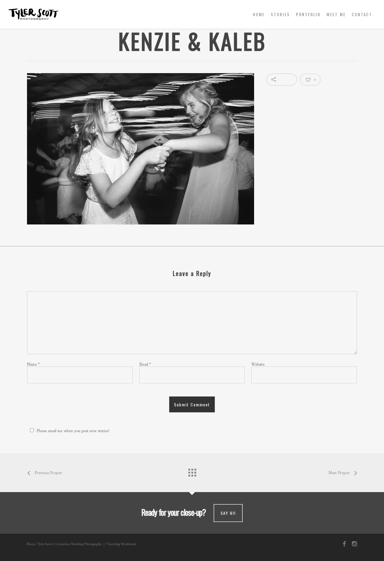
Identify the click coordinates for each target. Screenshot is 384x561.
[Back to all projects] (192, 471)
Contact (362, 14)
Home (259, 14)
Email (145, 364)
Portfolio (308, 14)
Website (258, 364)
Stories (280, 14)
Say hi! (228, 513)
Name (33, 364)
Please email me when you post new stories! (73, 430)
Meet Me (336, 14)
